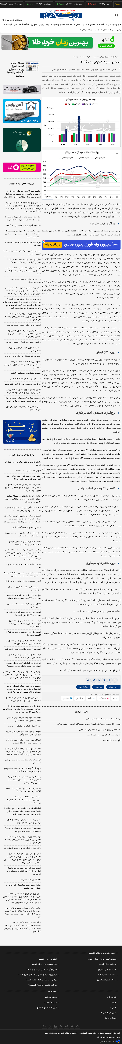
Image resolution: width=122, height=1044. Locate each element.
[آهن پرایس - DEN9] (22, 111)
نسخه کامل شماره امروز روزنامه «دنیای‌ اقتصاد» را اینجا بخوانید (15, 69)
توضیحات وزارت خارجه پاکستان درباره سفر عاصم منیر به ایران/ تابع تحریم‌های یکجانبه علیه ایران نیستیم (23, 316)
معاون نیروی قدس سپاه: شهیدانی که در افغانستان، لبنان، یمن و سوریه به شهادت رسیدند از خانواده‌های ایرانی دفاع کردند (24, 689)
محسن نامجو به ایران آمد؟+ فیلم (26, 527)
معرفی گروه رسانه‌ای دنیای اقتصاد (102, 959)
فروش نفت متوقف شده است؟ (28, 470)
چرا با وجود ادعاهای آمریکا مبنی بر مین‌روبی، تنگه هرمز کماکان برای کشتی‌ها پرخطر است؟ (24, 799)
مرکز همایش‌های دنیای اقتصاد (44, 964)
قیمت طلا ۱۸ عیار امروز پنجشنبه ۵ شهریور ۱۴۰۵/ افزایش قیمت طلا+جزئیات (23, 642)
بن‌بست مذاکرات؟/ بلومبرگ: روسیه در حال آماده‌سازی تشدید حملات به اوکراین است (23, 400)
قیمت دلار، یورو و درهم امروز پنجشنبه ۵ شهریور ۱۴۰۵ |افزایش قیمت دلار (23, 614)
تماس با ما (111, 997)
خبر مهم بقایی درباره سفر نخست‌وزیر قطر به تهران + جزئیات (22, 252)
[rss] (61, 1026)
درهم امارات (66, 4)
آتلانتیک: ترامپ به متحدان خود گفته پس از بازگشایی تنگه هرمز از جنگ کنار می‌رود (22, 574)
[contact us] (50, 1026)
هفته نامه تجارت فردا (107, 974)
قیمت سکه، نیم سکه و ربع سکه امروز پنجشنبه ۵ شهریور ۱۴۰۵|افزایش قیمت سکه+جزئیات (25, 623)
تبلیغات (113, 1002)
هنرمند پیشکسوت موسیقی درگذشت (25, 373)
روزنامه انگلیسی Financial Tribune (42, 985)
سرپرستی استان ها (108, 1012)
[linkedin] (99, 680)
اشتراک (113, 1007)
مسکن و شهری (88, 24)
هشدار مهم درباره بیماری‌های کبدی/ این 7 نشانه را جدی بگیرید (23, 887)
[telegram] (93, 680)
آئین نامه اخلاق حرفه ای (47, 1007)
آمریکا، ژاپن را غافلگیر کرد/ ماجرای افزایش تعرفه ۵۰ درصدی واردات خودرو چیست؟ (23, 665)
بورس (78, 24)
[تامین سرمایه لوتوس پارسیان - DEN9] (22, 140)
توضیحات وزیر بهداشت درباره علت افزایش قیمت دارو (23, 761)
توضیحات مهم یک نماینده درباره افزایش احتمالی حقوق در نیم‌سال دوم (24, 719)
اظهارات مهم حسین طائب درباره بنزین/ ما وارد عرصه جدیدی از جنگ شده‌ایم (23, 742)
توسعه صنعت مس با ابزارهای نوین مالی (103, 718)
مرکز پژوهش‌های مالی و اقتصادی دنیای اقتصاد (37, 974)
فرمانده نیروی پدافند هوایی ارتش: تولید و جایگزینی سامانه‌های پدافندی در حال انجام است (23, 270)
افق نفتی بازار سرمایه (112, 740)
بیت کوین (36, 4)
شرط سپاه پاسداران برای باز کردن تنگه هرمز (23, 384)
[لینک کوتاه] (115, 680)
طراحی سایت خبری (109, 1041)
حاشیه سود (83, 687)
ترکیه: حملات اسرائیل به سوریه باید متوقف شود (23, 566)
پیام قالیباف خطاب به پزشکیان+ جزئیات (24, 726)
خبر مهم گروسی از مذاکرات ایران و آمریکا (23, 225)
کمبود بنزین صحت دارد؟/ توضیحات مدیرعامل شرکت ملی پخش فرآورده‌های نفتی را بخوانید (22, 364)
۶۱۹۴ (110, 69)
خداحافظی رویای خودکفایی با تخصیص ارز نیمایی (100, 729)
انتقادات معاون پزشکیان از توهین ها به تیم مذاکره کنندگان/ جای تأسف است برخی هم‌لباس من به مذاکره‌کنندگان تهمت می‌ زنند (22, 519)
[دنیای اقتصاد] (61, 15)
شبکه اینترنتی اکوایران (107, 969)
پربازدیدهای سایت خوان (22, 184)
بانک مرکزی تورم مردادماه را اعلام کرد (25, 378)
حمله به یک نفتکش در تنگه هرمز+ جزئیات (23, 356)
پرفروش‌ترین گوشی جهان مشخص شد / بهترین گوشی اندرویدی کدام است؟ (24, 261)
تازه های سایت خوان (22, 455)
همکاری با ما (110, 1018)
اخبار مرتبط (81, 712)
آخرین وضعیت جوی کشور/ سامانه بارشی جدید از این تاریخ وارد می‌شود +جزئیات (23, 391)
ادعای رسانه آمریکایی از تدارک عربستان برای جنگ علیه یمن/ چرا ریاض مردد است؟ (23, 509)
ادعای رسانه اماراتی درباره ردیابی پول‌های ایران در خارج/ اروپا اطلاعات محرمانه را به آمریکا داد (23, 871)
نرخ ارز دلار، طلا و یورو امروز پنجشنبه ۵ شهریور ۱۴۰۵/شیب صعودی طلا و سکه (24, 597)
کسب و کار (94, 29)
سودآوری (98, 687)
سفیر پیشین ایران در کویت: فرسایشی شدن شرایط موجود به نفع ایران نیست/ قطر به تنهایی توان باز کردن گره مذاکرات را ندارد (23, 290)
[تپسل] (43, 241)
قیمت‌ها (8, 24)
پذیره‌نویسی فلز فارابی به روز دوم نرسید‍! (104, 735)
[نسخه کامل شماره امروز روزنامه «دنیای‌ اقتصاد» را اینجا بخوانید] (32, 66)
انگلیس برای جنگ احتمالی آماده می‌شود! (24, 325)
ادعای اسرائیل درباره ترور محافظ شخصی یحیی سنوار (24, 605)
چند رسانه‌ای (107, 29)
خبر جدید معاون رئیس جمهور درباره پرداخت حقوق (25, 281)
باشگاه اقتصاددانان (22, 24)
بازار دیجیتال (44, 24)
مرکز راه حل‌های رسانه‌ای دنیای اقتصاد (41, 980)
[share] (55, 1026)
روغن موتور (113, 687)
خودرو (34, 24)
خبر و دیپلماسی (114, 24)
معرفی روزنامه (51, 997)
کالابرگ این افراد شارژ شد (30, 879)
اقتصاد (101, 24)
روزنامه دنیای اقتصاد (107, 964)
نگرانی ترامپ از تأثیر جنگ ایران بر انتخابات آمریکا (23, 464)
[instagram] (77, 1026)
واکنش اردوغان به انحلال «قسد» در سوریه (23, 342)
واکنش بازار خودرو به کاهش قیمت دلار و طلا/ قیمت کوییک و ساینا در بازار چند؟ (23, 699)
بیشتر (84, 29)
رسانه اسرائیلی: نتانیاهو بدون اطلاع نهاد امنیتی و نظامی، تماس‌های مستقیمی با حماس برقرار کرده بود (24, 333)
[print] (88, 680)
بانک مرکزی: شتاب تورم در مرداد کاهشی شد (22, 848)
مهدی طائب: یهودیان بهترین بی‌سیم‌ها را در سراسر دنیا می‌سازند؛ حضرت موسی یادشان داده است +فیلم (22, 234)
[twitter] (104, 680)
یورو (97, 4)
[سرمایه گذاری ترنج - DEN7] (61, 42)
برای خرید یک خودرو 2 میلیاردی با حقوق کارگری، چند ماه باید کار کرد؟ (23, 790)
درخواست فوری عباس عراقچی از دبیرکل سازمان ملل (24, 349)
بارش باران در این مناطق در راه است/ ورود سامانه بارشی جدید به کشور (23, 534)
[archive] (44, 1026)
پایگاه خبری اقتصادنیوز (106, 980)
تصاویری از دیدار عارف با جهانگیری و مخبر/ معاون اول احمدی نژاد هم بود (23, 830)
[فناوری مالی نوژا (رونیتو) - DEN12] (22, 432)
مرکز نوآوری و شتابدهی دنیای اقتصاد (41, 969)
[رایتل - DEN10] (22, 167)
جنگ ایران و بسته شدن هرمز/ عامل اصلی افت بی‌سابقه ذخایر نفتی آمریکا (23, 478)
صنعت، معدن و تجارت (62, 24)
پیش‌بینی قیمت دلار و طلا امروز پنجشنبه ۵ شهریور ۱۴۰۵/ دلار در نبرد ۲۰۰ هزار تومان (23, 218)
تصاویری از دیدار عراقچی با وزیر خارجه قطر (23, 649)
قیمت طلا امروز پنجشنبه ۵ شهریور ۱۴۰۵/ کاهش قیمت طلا (23, 634)
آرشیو (118, 29)
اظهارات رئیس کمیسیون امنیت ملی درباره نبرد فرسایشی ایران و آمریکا (23, 733)
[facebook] (109, 680)
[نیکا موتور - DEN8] (22, 89)
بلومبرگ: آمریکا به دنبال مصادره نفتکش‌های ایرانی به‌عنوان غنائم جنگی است (22, 770)
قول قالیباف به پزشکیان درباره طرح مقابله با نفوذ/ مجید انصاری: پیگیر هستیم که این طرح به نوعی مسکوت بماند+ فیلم (22, 811)
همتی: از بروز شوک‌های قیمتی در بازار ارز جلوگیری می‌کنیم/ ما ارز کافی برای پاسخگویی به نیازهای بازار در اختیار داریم (22, 709)
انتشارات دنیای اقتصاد (48, 959)
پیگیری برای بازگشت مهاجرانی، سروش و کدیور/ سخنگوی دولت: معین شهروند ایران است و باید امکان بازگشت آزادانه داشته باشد (22, 194)
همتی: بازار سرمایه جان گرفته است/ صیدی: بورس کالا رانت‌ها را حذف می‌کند (89, 724)
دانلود (47, 196)
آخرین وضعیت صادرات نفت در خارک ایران (23, 581)
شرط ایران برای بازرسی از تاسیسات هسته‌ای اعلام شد (23, 244)
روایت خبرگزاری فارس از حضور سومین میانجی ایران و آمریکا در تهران (25, 543)
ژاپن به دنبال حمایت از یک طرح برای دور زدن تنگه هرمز (23, 408)
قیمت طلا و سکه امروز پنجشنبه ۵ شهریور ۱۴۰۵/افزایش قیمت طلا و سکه (23, 656)
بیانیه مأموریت (50, 1002)
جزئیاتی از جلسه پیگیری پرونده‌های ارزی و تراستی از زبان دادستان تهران (23, 821)
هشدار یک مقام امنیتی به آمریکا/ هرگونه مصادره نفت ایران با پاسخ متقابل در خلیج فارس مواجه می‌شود (23, 487)
